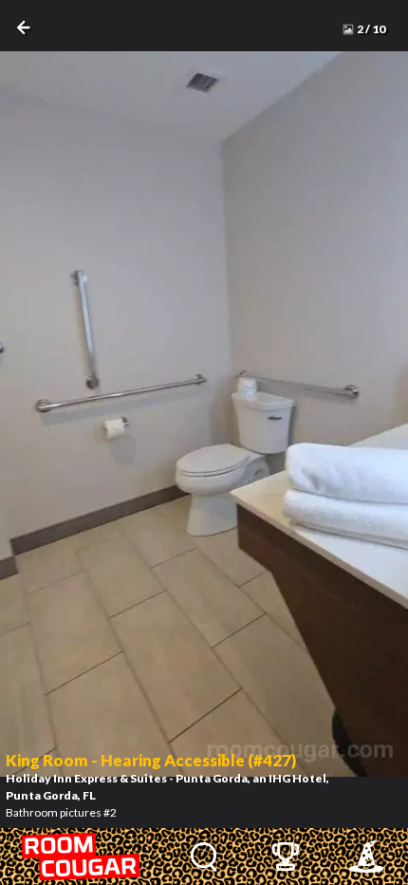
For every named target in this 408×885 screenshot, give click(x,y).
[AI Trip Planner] (365, 856)
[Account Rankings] (285, 856)
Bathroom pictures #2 (167, 785)
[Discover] (204, 856)
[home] (82, 856)
